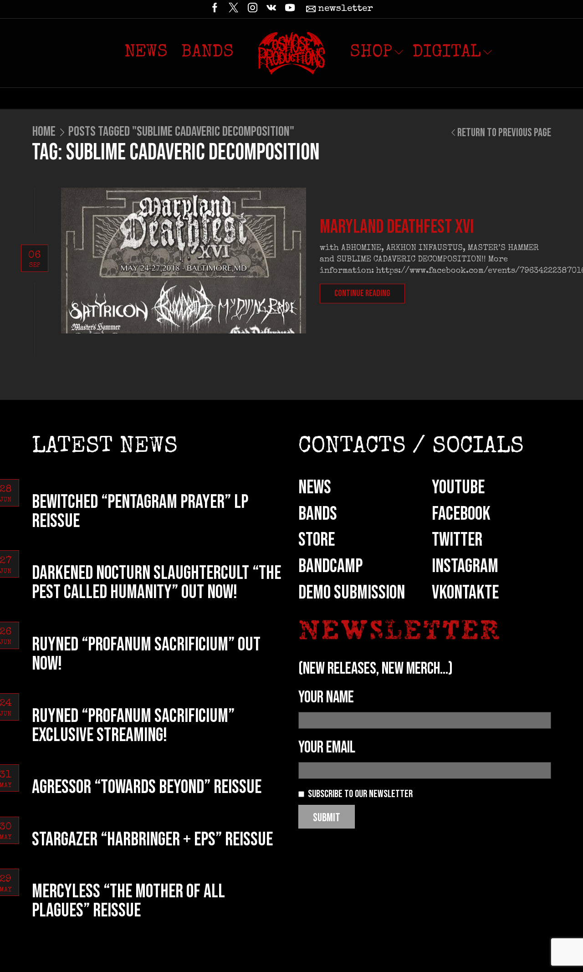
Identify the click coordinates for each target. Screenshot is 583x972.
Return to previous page (504, 133)
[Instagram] (252, 9)
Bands (207, 52)
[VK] (271, 9)
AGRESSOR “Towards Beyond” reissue (146, 787)
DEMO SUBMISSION (351, 592)
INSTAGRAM (465, 566)
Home (44, 131)
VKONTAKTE (465, 592)
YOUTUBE (458, 487)
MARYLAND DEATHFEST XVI (397, 227)
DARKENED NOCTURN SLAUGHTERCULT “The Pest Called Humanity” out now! (156, 583)
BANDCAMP (330, 566)
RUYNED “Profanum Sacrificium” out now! (146, 654)
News (146, 52)
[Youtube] (290, 9)
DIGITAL (446, 52)
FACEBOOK (461, 514)
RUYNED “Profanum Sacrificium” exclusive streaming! (133, 726)
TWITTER (457, 540)
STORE (316, 540)
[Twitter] (233, 9)
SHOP (371, 52)
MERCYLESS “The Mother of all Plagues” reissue (128, 901)
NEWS (314, 487)
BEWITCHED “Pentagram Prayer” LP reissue (140, 512)
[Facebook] (215, 9)
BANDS (317, 514)
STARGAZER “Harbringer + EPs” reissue (152, 839)
